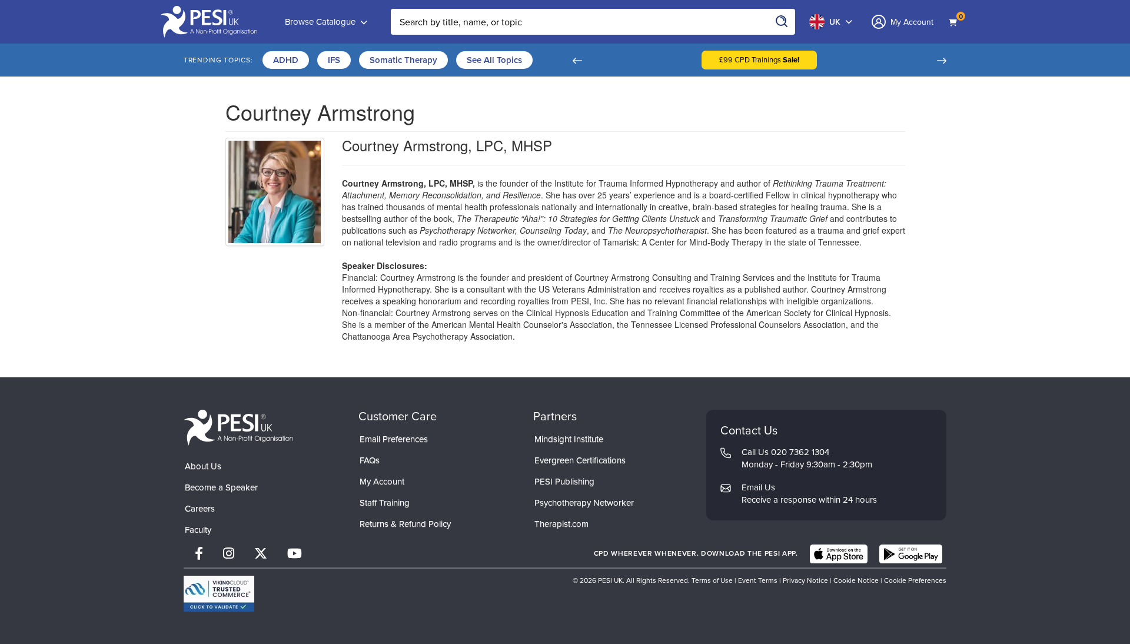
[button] (576, 60)
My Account (382, 481)
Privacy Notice (805, 580)
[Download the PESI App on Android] (910, 554)
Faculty (198, 529)
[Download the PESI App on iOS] (839, 554)
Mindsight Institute (568, 439)
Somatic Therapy (403, 60)
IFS (334, 60)
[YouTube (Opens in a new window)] (294, 553)
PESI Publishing (564, 481)
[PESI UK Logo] (238, 427)
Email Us (758, 487)
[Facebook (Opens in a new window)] (199, 553)
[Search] (782, 22)
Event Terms (757, 580)
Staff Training (385, 502)
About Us (203, 466)
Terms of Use (712, 580)
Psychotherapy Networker (584, 502)
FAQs (370, 460)
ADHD (285, 60)
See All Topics (494, 60)
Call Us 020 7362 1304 (785, 452)
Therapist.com (561, 523)
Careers (200, 508)
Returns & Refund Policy (405, 523)
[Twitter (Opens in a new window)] (260, 553)
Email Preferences (394, 439)
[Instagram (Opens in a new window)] (228, 553)
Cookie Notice (856, 580)
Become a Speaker (221, 487)
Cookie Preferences (915, 580)
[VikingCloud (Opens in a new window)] (219, 594)
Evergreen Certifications (580, 460)
